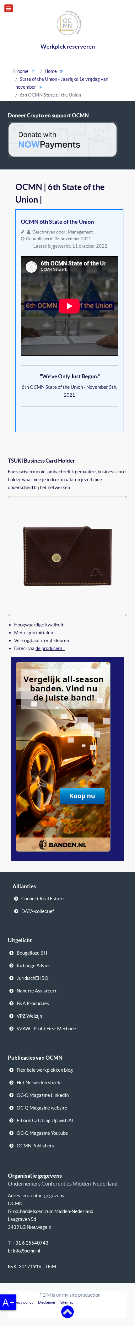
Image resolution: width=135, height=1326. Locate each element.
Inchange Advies (34, 965)
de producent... (50, 648)
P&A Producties (33, 1003)
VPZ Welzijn (29, 1016)
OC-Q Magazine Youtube (42, 1133)
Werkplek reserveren (67, 46)
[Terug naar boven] (67, 1311)
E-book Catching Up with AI (45, 1120)
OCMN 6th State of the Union (57, 221)
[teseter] (67, 555)
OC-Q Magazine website (42, 1107)
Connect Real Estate (42, 898)
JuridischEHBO (32, 978)
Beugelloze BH (32, 953)
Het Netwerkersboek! (39, 1082)
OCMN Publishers (35, 1145)
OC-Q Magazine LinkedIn (43, 1095)
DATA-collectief (37, 911)
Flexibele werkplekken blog (45, 1070)
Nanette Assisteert (37, 990)
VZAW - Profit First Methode (46, 1028)
